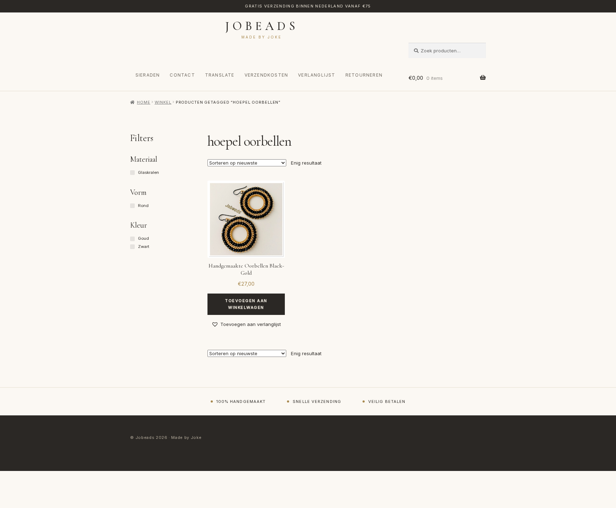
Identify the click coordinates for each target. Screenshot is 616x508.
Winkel (163, 102)
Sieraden (147, 75)
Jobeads (262, 26)
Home (143, 102)
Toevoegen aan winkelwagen (246, 304)
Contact (182, 75)
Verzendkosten (266, 75)
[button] (246, 324)
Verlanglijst (316, 75)
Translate (220, 75)
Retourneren (364, 75)
